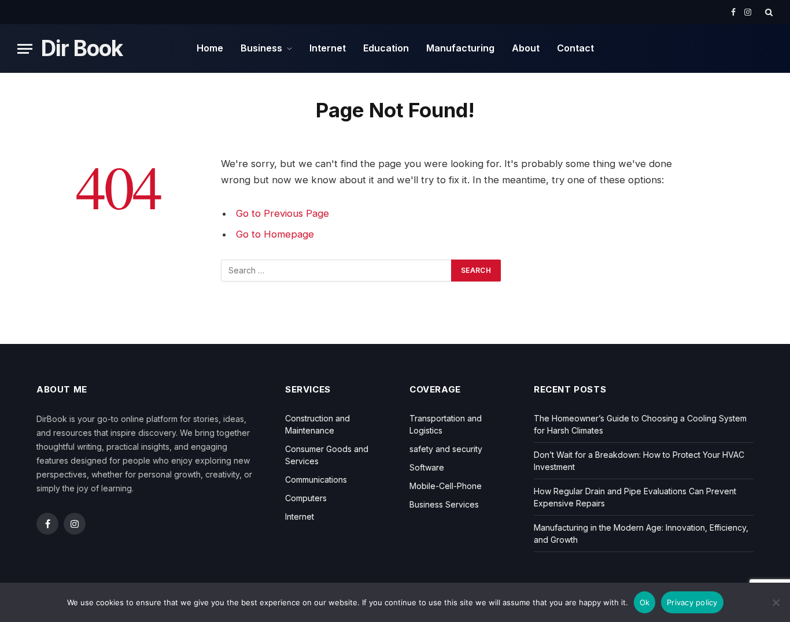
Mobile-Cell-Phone (445, 486)
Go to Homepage (275, 234)
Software (426, 467)
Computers (306, 498)
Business (261, 48)
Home (210, 48)
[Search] (768, 12)
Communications (316, 479)
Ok (645, 602)
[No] (775, 602)
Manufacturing (460, 48)
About (526, 48)
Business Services (444, 504)
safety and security (445, 449)
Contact (575, 48)
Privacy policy (692, 602)
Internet (327, 48)
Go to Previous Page (282, 213)
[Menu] (24, 49)
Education (386, 48)
